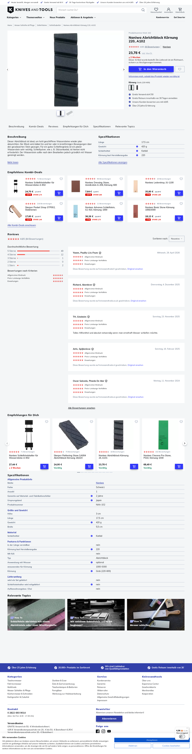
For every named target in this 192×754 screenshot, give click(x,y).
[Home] (30, 9)
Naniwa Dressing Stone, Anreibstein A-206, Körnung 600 (101, 183)
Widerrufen (102, 690)
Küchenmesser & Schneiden (20, 694)
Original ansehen (135, 269)
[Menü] (187, 729)
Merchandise (148, 690)
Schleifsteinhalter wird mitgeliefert (24, 584)
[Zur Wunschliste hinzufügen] (179, 69)
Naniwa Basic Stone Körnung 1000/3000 (160, 208)
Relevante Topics (125, 126)
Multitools (12, 687)
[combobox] (176, 239)
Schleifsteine (42, 25)
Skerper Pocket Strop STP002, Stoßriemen (40, 208)
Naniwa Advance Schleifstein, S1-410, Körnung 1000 (100, 208)
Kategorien (13, 17)
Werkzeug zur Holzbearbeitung (66, 694)
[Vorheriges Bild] (7, 70)
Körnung (12, 571)
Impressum (102, 700)
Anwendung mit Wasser (19, 562)
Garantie (101, 684)
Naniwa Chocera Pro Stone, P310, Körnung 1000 (157, 456)
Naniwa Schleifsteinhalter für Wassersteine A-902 (39, 183)
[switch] (182, 736)
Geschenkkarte (149, 687)
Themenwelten (34, 17)
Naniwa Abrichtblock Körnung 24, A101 (114, 456)
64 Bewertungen (152, 47)
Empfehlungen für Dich (75, 126)
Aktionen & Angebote (82, 17)
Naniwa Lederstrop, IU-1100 (159, 182)
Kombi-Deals (36, 126)
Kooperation (147, 694)
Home (10, 25)
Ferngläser (57, 690)
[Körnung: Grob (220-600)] (131, 87)
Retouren (101, 687)
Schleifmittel (104, 151)
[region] (66, 74)
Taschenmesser (14, 680)
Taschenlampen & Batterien (65, 687)
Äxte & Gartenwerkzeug (63, 684)
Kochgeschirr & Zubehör (18, 697)
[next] (179, 443)
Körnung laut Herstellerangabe (113, 155)
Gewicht (102, 146)
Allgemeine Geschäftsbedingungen (113, 697)
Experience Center (150, 684)
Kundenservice (104, 680)
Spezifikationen (102, 126)
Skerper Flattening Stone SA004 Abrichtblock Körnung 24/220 (70, 456)
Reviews (53, 126)
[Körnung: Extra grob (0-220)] (137, 87)
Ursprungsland (15, 500)
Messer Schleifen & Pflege (24, 25)
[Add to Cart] (59, 193)
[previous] (12, 443)
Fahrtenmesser (14, 684)
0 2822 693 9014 (17, 712)
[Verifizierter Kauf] (100, 252)
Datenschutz (103, 694)
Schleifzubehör (55, 25)
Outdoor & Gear (59, 680)
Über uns (146, 680)
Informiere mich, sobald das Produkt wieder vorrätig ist (154, 76)
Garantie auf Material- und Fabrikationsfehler (29, 496)
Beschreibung (16, 126)
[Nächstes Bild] (124, 70)
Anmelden (168, 12)
